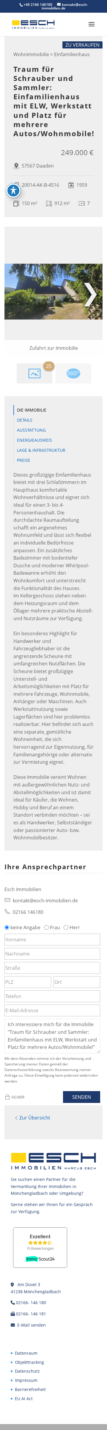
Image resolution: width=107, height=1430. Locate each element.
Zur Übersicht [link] (34, 1117)
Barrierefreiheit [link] (30, 1389)
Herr (74, 927)
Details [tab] (24, 420)
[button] (91, 28)
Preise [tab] (23, 460)
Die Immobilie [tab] (31, 410)
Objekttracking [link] (29, 1362)
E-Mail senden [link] (31, 1325)
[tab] (34, 373)
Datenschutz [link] (27, 1371)
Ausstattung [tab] (31, 430)
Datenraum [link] (26, 1353)
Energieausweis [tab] (34, 440)
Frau (55, 927)
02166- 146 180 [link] (31, 1302)
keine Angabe (25, 927)
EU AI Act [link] (24, 1398)
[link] (33, 24)
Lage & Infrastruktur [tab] (41, 450)
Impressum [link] (26, 1380)
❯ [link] (90, 291)
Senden (81, 1097)
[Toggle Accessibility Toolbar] (13, 190)
